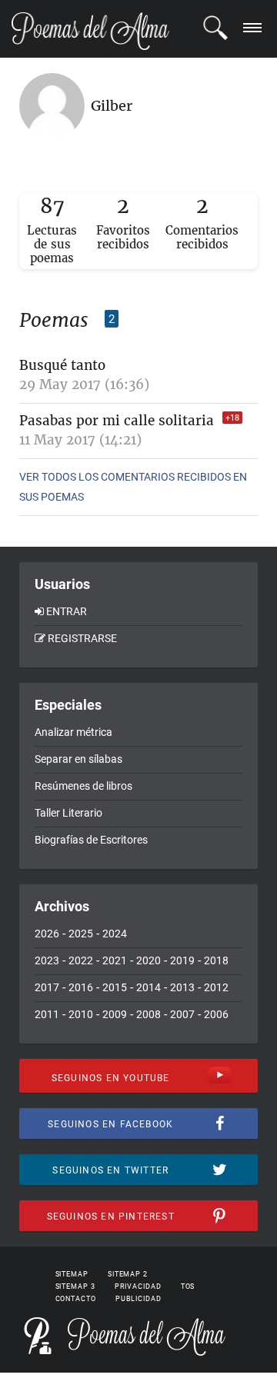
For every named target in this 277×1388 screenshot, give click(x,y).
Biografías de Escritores (91, 839)
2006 (216, 1014)
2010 (80, 1014)
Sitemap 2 (128, 1274)
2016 (80, 987)
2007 (182, 1014)
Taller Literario (68, 812)
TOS (188, 1286)
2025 (80, 933)
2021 (114, 960)
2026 (47, 933)
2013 (182, 987)
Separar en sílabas (78, 759)
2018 (216, 960)
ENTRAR (66, 611)
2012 (216, 987)
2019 (182, 960)
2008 (148, 1014)
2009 (114, 1014)
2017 (47, 987)
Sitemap (71, 1274)
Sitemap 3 (75, 1286)
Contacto (75, 1299)
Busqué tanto (62, 365)
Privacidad (138, 1286)
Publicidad (138, 1299)
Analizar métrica (73, 732)
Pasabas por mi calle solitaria (116, 420)
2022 (80, 960)
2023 (47, 960)
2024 (114, 933)
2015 (114, 987)
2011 (47, 1014)
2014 (148, 987)
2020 (148, 960)
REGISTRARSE (82, 638)
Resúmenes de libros (83, 786)
